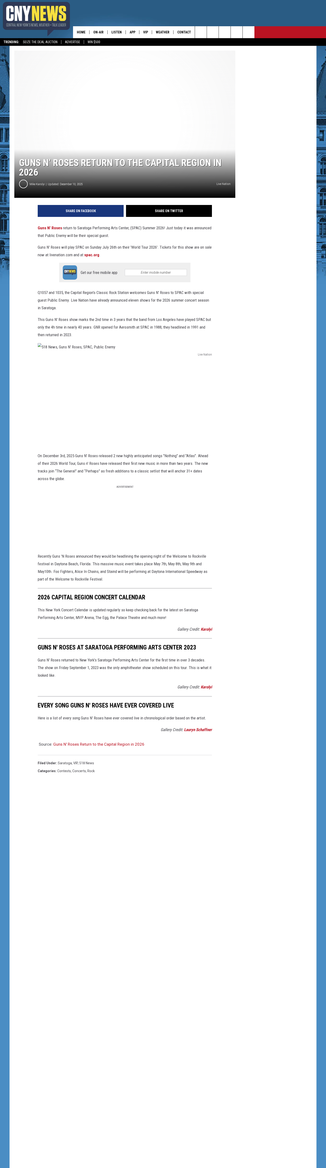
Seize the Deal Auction (40, 42)
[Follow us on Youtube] (248, 32)
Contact (184, 32)
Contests (64, 771)
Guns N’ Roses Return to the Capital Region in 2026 (98, 744)
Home (81, 32)
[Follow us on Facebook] (225, 32)
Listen (116, 32)
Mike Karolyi (37, 184)
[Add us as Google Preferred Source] (213, 32)
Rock (91, 771)
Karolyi (206, 629)
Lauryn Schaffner (198, 729)
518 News (86, 763)
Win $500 (94, 42)
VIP (145, 32)
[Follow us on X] (236, 32)
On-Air (98, 32)
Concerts (79, 771)
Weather (162, 32)
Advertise (72, 42)
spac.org (91, 254)
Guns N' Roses (50, 227)
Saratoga (65, 763)
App (132, 32)
